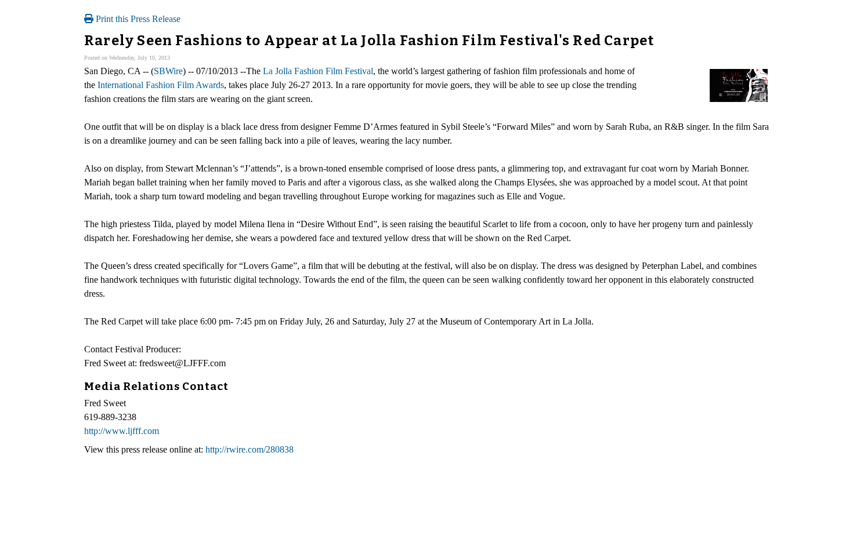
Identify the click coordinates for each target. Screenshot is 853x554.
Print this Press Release (136, 19)
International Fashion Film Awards (160, 85)
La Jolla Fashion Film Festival (318, 71)
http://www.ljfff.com (121, 431)
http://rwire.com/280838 (249, 449)
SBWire (168, 71)
